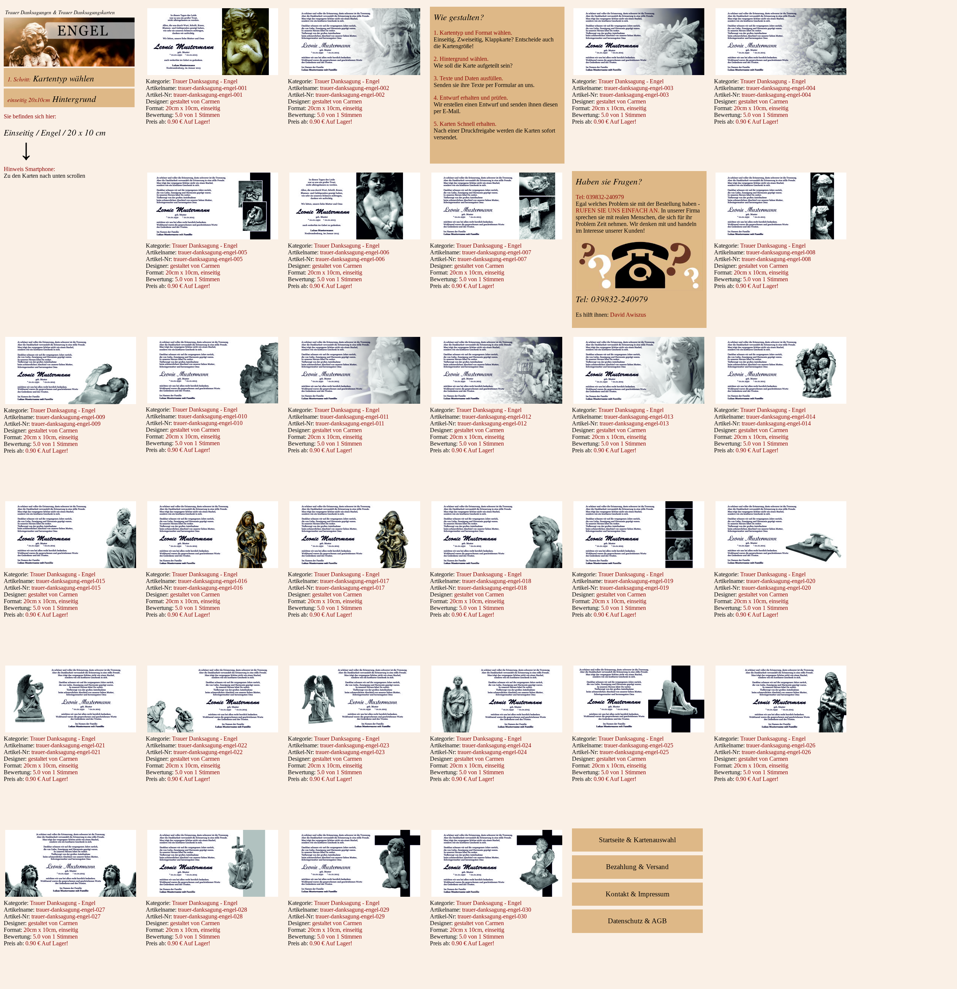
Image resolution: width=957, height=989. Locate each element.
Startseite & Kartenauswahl (637, 840)
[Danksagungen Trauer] (213, 74)
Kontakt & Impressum (638, 894)
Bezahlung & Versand (637, 867)
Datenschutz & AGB (637, 921)
